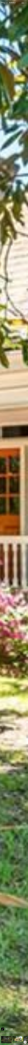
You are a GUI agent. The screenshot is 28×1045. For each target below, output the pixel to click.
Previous (7, 1029)
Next (11, 1029)
